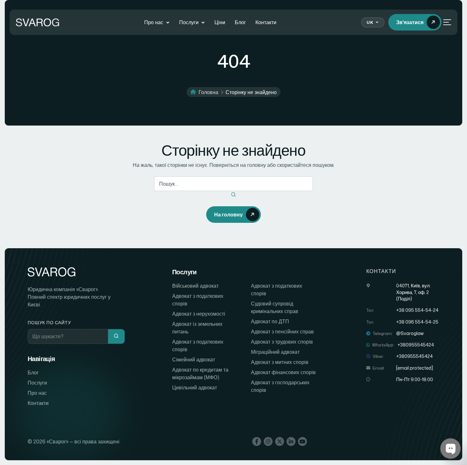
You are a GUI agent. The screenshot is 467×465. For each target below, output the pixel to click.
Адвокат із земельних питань (197, 327)
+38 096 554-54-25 (417, 322)
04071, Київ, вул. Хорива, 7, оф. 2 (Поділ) (413, 292)
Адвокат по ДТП (270, 321)
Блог (240, 22)
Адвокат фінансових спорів (283, 372)
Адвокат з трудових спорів (282, 341)
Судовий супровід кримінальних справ (274, 307)
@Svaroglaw (409, 333)
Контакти (265, 22)
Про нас (153, 22)
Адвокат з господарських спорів (280, 386)
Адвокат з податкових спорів (197, 299)
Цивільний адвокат (194, 387)
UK (370, 22)
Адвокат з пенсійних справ (282, 331)
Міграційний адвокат (275, 351)
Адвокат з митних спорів (279, 362)
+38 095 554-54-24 (417, 310)
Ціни (219, 22)
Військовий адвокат (195, 285)
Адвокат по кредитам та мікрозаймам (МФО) (200, 373)
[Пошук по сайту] (116, 336)
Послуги (189, 22)
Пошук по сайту (49, 322)
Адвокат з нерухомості (198, 313)
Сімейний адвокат (193, 359)
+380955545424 (415, 345)
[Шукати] (233, 195)
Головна (208, 92)
